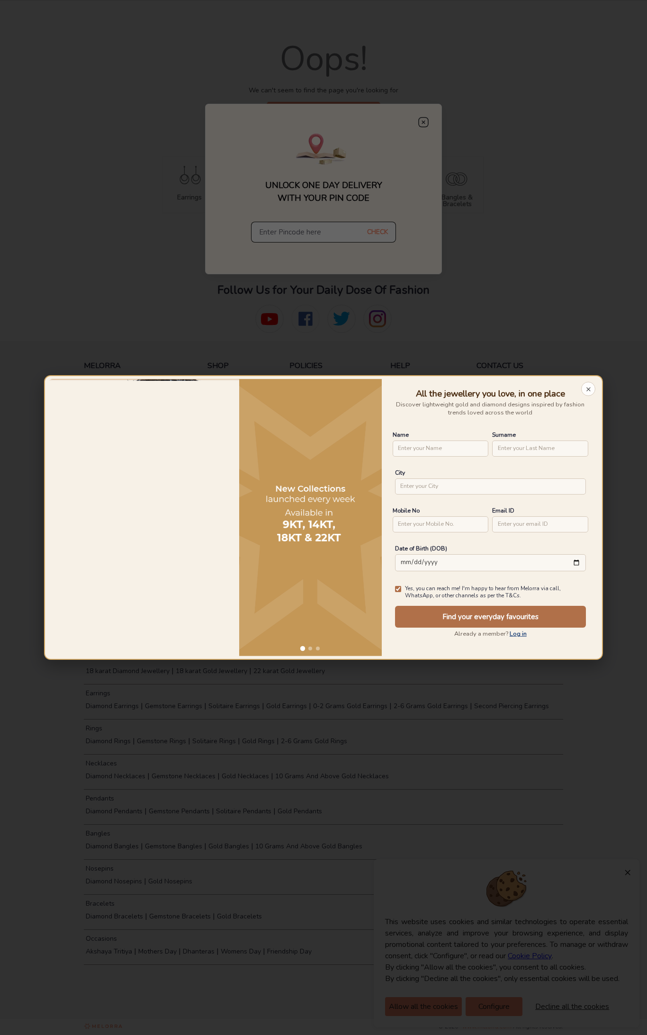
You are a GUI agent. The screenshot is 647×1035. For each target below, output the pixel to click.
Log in (518, 634)
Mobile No (406, 510)
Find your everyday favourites (490, 616)
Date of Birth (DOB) (421, 548)
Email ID (503, 510)
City (400, 472)
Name (401, 435)
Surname (504, 435)
